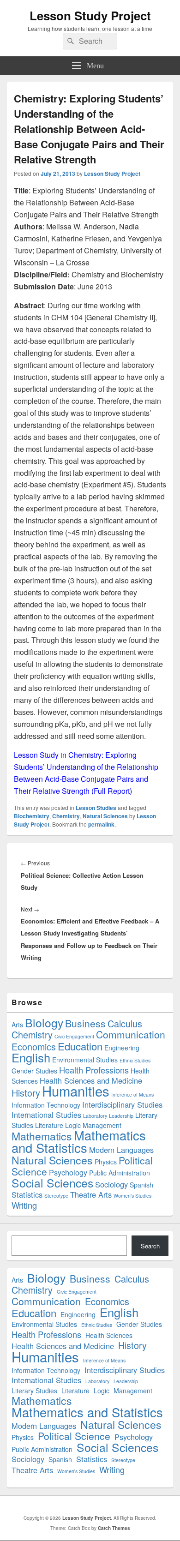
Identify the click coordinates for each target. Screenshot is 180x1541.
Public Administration (119, 1172)
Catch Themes (114, 1528)
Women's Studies (132, 1195)
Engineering (121, 1047)
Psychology (68, 1172)
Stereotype (56, 1195)
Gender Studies (34, 1070)
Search (150, 1245)
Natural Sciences (105, 816)
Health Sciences (108, 1335)
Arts (17, 1024)
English (31, 1057)
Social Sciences (52, 1183)
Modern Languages (121, 1149)
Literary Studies (34, 1390)
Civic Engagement (74, 1036)
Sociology (111, 1184)
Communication (130, 1034)
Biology (44, 1022)
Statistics (27, 1194)
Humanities (75, 1090)
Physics (106, 1161)
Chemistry (66, 816)
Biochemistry (31, 816)
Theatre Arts (91, 1194)
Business (85, 1023)
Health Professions (94, 1070)
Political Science (74, 1436)
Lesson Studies (96, 807)
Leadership (121, 1115)
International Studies (46, 1114)
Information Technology (46, 1104)
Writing (24, 1205)
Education (80, 1046)
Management (102, 1125)
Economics (34, 1046)
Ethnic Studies (135, 1060)
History (26, 1092)
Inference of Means (132, 1094)
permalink (101, 824)
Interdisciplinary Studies (122, 1104)
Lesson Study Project (90, 15)
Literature (49, 1125)
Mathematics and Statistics (79, 1141)
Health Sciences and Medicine (91, 1080)
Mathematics (42, 1136)
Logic (73, 1125)
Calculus (125, 1023)
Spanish (141, 1184)
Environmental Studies (85, 1059)
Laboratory (95, 1115)
